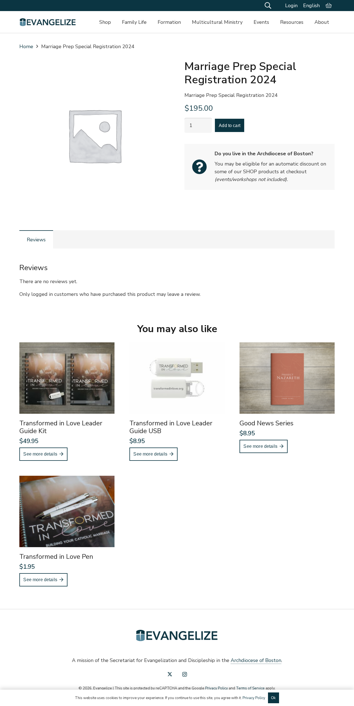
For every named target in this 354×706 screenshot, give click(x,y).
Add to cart (229, 125)
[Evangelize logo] (47, 22)
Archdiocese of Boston (256, 660)
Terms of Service (250, 688)
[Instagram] (184, 674)
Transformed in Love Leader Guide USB (170, 427)
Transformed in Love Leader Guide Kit (60, 427)
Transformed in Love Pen (56, 556)
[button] (268, 5)
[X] (169, 674)
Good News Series (266, 423)
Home (26, 46)
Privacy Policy (216, 688)
